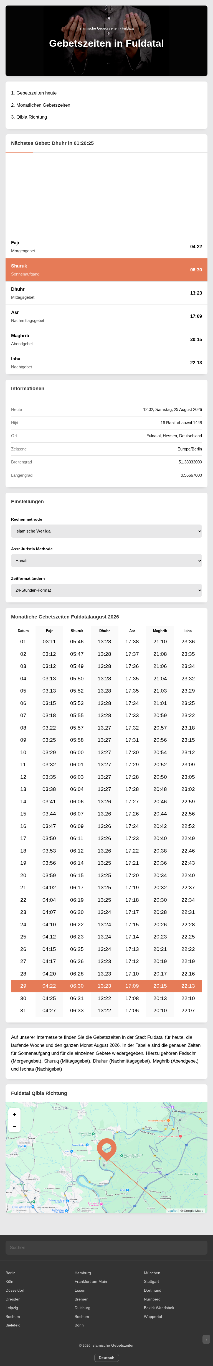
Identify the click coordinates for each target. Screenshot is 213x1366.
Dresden (13, 1299)
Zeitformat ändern (28, 578)
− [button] (14, 1126)
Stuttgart (151, 1281)
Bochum (13, 1316)
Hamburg (83, 1273)
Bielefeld (13, 1325)
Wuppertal (153, 1316)
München (152, 1273)
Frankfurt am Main (91, 1281)
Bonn (79, 1325)
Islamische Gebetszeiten (113, 1345)
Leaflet (173, 1211)
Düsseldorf (15, 1290)
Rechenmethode (26, 519)
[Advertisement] (106, 193)
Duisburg (82, 1307)
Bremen (81, 1299)
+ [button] (14, 1114)
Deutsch (107, 1357)
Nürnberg (152, 1299)
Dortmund (152, 1290)
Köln (9, 1281)
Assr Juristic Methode (32, 549)
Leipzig (12, 1307)
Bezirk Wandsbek (159, 1307)
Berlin (11, 1273)
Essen (80, 1290)
